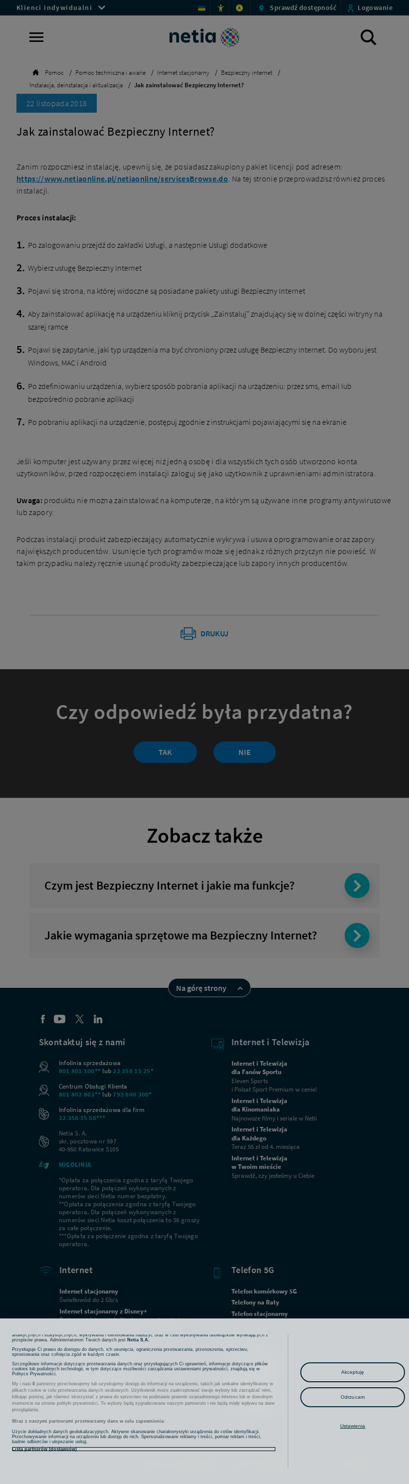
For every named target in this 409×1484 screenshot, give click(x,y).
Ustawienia (353, 1426)
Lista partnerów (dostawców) (44, 1449)
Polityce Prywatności (33, 1373)
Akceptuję (353, 1372)
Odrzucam (353, 1397)
